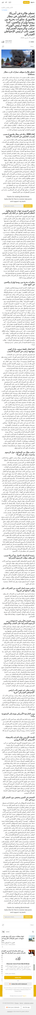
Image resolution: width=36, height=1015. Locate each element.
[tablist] (5, 931)
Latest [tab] (7, 931)
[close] (31, 956)
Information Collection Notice (21, 989)
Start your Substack (13, 1007)
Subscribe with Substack (19, 984)
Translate (5, 10)
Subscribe (26, 2)
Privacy (17, 1003)
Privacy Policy (18, 991)
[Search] (33, 931)
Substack (9, 1011)
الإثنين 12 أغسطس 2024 (8, 942)
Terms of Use (26, 987)
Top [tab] (3, 931)
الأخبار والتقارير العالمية (7, 7)
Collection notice (28, 1003)
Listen (32, 42)
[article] (18, 941)
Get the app (26, 1007)
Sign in (32, 2)
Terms (21, 1003)
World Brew (8, 41)
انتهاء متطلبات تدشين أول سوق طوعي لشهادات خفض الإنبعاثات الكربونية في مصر (12, 938)
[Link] (29, 73)
